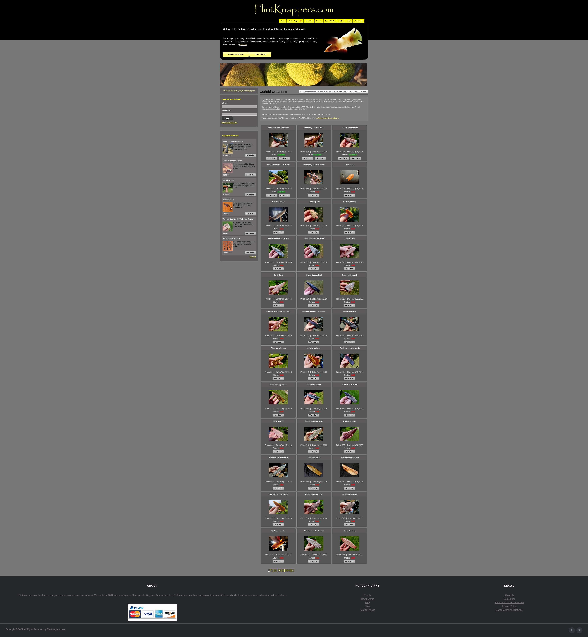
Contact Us (359, 21)
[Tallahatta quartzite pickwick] (278, 177)
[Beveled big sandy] (349, 506)
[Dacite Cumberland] (314, 287)
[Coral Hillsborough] (349, 287)
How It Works (330, 21)
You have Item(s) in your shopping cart (239, 91)
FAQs (341, 21)
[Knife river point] (349, 214)
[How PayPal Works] (152, 620)
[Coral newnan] (278, 433)
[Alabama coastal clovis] (314, 433)
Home (283, 21)
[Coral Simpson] (349, 543)
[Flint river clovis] (314, 470)
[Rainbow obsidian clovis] (349, 360)
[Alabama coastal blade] (349, 470)
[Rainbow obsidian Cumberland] (314, 324)
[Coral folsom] (349, 250)
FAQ (367, 602)
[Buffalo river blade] (349, 397)
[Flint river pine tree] (278, 360)
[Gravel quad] (349, 177)
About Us (309, 21)
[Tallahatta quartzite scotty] (278, 250)
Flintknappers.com (56, 629)
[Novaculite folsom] (314, 397)
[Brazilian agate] (228, 192)
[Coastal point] (314, 214)
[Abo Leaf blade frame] (228, 250)
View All (253, 257)
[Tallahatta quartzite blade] (278, 470)
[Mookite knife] (228, 211)
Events (318, 21)
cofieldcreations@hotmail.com (327, 118)
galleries (243, 44)
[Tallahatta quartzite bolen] (314, 250)
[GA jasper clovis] (349, 433)
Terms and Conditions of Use (509, 602)
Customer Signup (235, 54)
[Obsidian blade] (278, 214)
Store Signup (260, 54)
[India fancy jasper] (314, 360)
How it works (367, 599)
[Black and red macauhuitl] (228, 153)
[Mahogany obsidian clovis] (314, 177)
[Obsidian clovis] (349, 324)
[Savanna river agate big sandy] (278, 324)
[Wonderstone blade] (349, 140)
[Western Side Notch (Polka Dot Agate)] (228, 231)
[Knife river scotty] (278, 543)
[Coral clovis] (278, 287)
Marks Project (367, 610)
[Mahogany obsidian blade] (278, 140)
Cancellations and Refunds (509, 610)
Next (288, 570)
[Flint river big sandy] (278, 397)
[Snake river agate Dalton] (228, 172)
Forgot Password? (229, 122)
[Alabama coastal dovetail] (314, 543)
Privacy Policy (509, 606)
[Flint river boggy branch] (278, 506)
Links (349, 21)
